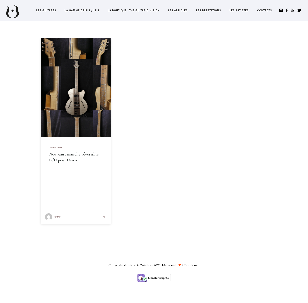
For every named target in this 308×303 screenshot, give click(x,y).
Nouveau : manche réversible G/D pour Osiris (74, 157)
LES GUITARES (46, 10)
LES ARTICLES (178, 10)
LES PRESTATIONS (208, 10)
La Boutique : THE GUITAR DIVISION (134, 10)
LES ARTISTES (239, 10)
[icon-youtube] (293, 10)
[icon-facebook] (288, 10)
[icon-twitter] (299, 10)
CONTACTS (264, 10)
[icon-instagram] (282, 10)
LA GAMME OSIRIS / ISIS (82, 10)
